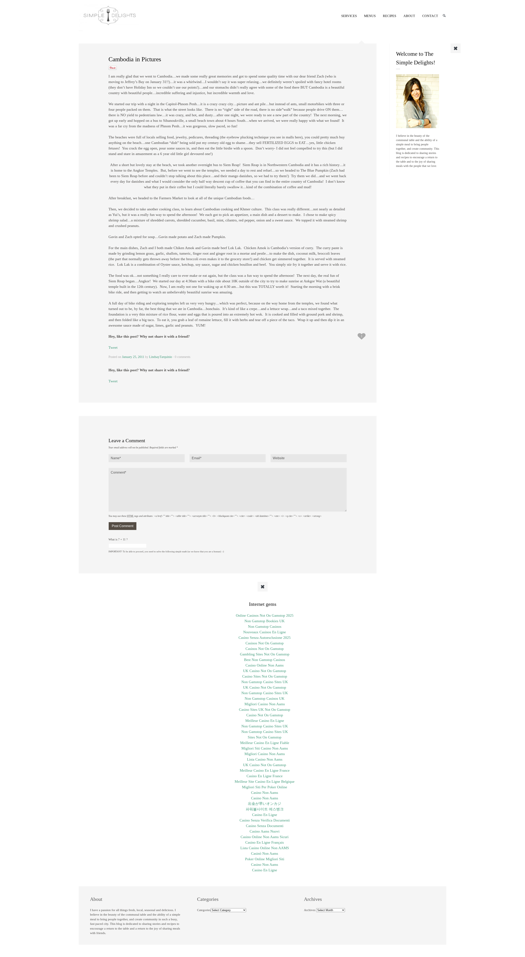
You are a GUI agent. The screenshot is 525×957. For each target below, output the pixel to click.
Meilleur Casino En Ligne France (265, 770)
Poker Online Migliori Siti (264, 859)
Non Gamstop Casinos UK (264, 698)
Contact (430, 16)
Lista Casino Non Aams (264, 759)
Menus (370, 16)
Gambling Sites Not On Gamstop (264, 654)
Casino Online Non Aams (264, 665)
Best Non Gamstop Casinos (264, 660)
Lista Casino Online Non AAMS (264, 848)
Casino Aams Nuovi (265, 831)
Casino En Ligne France (265, 776)
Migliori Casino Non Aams (264, 704)
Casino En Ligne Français (264, 842)
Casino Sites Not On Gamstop (264, 676)
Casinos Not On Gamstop (264, 643)
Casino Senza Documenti (264, 826)
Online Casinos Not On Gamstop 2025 (264, 615)
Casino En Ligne (264, 815)
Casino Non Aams (264, 793)
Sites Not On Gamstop (264, 737)
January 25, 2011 (133, 357)
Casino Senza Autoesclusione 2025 (265, 638)
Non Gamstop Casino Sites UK (264, 682)
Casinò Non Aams (264, 853)
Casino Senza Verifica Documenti (265, 820)
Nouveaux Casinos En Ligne (264, 632)
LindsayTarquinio (160, 357)
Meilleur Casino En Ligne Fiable (264, 743)
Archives (309, 910)
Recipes (389, 16)
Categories (204, 910)
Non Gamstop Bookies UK (264, 621)
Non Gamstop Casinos (264, 626)
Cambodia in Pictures (134, 59)
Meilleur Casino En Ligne (264, 721)
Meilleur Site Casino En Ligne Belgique (264, 781)
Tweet (113, 347)
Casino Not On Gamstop (264, 715)
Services (349, 16)
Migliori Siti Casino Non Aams (264, 748)
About (409, 16)
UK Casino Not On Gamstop (264, 671)
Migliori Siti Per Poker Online (264, 787)
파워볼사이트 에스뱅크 (265, 809)
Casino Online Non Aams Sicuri (265, 837)
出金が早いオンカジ (264, 804)
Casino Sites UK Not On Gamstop (264, 709)
